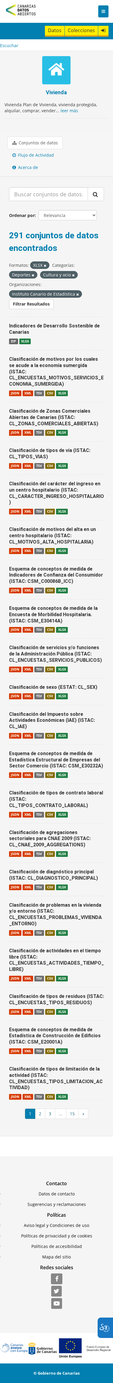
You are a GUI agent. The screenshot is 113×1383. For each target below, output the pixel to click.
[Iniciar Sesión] (103, 30)
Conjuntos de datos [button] (37, 143)
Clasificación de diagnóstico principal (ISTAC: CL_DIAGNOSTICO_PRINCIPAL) (53, 875)
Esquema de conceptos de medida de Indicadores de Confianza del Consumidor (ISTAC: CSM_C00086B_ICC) (56, 575)
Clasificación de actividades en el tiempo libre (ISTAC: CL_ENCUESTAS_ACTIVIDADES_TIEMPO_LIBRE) (56, 960)
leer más (69, 110)
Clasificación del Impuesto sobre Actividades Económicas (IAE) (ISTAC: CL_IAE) (52, 720)
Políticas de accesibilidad (56, 1246)
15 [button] (72, 1113)
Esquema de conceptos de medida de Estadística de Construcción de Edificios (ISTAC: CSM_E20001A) (55, 1036)
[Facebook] (56, 1279)
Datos (54, 30)
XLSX (25, 341)
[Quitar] (45, 265)
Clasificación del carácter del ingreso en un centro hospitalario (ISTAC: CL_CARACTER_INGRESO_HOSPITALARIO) (56, 493)
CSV (50, 393)
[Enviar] (96, 194)
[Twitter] (56, 1291)
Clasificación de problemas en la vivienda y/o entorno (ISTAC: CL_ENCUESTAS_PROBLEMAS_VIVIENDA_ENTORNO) (55, 914)
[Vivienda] (56, 71)
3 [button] (50, 1113)
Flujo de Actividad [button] (35, 155)
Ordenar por (22, 215)
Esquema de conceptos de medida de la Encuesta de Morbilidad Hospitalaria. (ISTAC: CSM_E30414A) (53, 614)
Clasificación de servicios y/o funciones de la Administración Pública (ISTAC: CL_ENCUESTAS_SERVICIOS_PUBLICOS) (55, 654)
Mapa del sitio (56, 1257)
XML (27, 393)
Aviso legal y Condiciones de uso (56, 1225)
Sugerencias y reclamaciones (56, 1204)
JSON (15, 393)
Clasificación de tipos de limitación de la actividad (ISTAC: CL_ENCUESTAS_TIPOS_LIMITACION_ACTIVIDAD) (56, 1078)
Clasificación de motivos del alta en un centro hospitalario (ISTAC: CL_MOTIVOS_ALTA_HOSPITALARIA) (52, 535)
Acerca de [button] (27, 167)
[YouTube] (56, 1303)
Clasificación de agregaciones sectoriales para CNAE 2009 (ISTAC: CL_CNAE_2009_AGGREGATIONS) (50, 839)
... (60, 1113)
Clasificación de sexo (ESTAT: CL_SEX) (53, 687)
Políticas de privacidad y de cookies (56, 1236)
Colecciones (81, 30)
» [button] (83, 1113)
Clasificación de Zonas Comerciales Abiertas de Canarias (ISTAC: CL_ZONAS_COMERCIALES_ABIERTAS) (53, 417)
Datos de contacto (57, 1194)
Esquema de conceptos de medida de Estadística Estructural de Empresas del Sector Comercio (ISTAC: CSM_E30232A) (56, 760)
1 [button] (30, 1113)
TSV (39, 393)
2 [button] (40, 1113)
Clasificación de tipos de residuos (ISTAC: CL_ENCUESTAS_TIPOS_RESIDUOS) (56, 999)
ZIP (13, 341)
